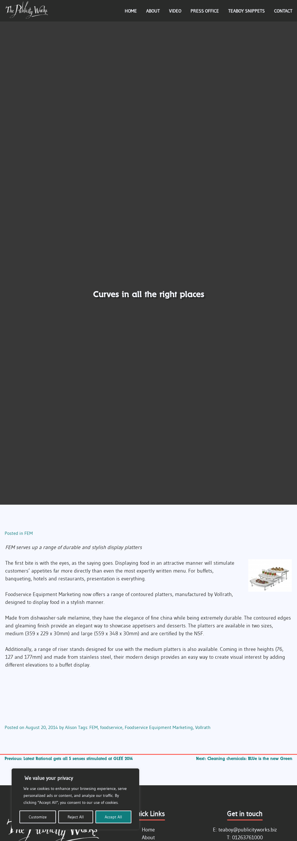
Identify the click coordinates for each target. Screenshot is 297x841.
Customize (38, 817)
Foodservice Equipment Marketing (159, 727)
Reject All (76, 817)
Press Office (205, 11)
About (153, 11)
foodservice (111, 727)
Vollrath (203, 727)
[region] (75, 798)
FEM (28, 533)
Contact (283, 11)
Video (175, 11)
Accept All (113, 817)
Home (131, 11)
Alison (71, 727)
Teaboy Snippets (246, 11)
